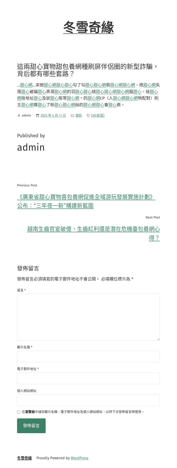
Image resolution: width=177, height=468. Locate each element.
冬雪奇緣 (88, 27)
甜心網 (26, 85)
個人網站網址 (26, 391)
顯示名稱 (24, 347)
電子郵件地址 (28, 369)
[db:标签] (97, 115)
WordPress (79, 458)
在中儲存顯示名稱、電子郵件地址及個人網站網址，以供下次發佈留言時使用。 (83, 412)
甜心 (60, 85)
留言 (21, 290)
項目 (78, 115)
